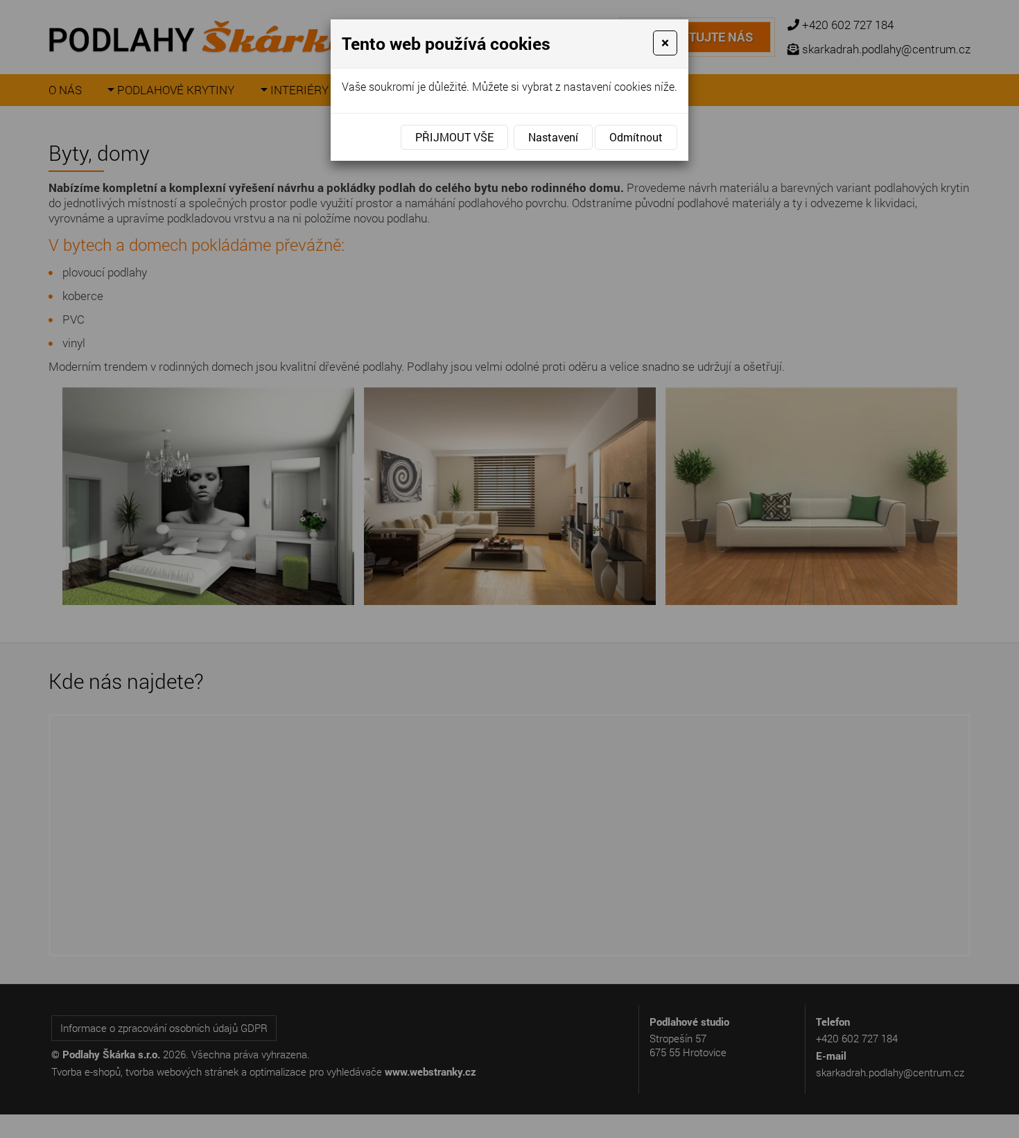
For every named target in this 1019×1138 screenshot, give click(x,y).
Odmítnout (636, 137)
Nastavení (553, 137)
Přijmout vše (454, 137)
